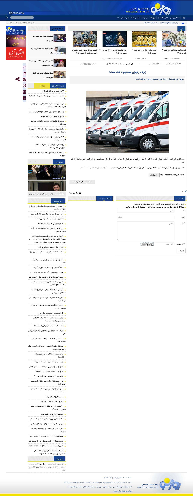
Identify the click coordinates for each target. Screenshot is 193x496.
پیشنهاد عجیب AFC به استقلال (51, 401)
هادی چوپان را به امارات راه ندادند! (50, 223)
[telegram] (24, 79)
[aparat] (24, 85)
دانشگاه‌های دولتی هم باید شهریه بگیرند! (48, 267)
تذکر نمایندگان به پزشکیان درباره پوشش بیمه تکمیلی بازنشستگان (48, 408)
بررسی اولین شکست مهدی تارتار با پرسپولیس (46, 423)
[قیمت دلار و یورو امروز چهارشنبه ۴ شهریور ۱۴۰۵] (172, 39)
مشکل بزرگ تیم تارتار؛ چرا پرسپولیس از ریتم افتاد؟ (49, 261)
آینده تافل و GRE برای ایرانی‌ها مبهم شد (48, 325)
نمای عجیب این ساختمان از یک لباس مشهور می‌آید (48, 430)
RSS (65, 482)
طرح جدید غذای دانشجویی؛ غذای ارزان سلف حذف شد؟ (48, 383)
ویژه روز (42, 85)
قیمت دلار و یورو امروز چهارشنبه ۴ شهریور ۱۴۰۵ (174, 52)
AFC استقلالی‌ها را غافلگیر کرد (53, 91)
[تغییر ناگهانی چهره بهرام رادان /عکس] (60, 50)
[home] (182, 17)
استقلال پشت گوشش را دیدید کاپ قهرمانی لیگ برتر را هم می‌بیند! (47, 348)
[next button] (30, 161)
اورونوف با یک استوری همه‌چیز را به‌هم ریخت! (46, 436)
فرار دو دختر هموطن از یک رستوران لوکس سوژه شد (47, 253)
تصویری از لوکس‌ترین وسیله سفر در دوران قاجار (46, 366)
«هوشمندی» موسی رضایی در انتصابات (49, 371)
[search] (8, 17)
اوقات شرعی (73, 482)
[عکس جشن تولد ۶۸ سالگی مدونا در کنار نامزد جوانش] (60, 63)
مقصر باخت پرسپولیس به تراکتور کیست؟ (48, 376)
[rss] (118, 17)
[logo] (159, 483)
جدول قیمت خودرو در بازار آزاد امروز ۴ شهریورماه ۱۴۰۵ (113, 52)
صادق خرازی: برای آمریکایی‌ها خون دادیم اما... (46, 418)
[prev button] (36, 161)
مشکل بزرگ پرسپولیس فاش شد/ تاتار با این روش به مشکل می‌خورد (47, 131)
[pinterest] (24, 92)
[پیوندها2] (16, 41)
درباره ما (144, 17)
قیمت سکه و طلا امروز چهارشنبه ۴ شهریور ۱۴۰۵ (144, 52)
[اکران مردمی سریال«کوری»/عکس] (47, 189)
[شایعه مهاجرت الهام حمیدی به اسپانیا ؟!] (60, 38)
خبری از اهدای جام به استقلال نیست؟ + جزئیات (46, 445)
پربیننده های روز (58, 85)
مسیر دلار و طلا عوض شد (54, 396)
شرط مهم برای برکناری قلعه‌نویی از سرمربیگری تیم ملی (47, 332)
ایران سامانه (118, 491)
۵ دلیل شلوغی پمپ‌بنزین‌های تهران (50, 313)
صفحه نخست (174, 58)
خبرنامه (88, 482)
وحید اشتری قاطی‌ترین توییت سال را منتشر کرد (46, 277)
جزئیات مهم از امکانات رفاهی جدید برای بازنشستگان (50, 356)
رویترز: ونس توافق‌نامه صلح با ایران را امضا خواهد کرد (161, 22)
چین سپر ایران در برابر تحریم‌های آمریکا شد (47, 361)
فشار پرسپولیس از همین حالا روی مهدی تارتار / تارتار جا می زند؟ (48, 138)
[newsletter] (82, 182)
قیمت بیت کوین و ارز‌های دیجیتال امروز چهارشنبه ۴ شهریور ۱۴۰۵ (84, 52)
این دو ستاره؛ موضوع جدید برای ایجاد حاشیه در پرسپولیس (47, 154)
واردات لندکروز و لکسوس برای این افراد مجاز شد (45, 441)
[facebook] (24, 98)
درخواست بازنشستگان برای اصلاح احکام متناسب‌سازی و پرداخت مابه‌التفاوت (50, 452)
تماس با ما (135, 17)
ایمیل (183, 217)
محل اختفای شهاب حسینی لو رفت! (50, 247)
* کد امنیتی (181, 244)
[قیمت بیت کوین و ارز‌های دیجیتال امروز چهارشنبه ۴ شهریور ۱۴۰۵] (83, 39)
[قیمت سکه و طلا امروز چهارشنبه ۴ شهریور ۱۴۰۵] (142, 39)
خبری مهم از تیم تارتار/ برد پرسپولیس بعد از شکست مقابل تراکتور (49, 283)
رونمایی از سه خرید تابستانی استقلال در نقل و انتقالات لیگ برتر (47, 208)
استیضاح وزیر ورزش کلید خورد (52, 414)
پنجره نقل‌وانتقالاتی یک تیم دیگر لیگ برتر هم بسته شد (48, 123)
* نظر (182, 223)
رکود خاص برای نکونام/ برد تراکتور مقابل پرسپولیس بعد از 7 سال (50, 146)
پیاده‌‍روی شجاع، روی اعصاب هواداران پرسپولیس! (46, 111)
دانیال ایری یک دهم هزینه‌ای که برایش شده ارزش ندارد (47, 97)
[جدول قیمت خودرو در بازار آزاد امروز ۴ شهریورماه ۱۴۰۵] (112, 39)
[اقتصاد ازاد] (16, 53)
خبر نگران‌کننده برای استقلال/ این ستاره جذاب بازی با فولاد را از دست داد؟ (48, 105)
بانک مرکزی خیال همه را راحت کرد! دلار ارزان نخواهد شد (49, 340)
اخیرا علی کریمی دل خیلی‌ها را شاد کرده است (47, 214)
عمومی (165, 58)
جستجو (108, 482)
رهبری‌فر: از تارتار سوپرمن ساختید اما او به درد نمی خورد (48, 390)
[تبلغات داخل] (16, 30)
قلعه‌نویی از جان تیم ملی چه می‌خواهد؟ (49, 218)
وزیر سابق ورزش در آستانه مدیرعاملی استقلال (46, 272)
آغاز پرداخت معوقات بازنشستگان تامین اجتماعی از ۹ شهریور (47, 299)
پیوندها (152, 17)
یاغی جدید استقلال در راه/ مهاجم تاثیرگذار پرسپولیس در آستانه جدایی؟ (49, 319)
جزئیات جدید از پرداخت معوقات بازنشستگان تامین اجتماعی (48, 230)
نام (184, 211)
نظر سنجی (125, 17)
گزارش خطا (74, 192)
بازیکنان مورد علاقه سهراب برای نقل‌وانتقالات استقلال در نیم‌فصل (48, 291)
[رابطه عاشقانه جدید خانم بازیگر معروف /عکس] (60, 75)
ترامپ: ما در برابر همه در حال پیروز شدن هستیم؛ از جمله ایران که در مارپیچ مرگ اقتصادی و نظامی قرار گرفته (47, 467)
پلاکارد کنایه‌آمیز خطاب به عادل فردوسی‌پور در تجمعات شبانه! (48, 307)
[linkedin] (24, 74)
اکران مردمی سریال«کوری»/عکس (47, 193)
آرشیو (114, 482)
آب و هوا (81, 482)
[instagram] (24, 68)
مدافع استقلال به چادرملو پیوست (52, 116)
